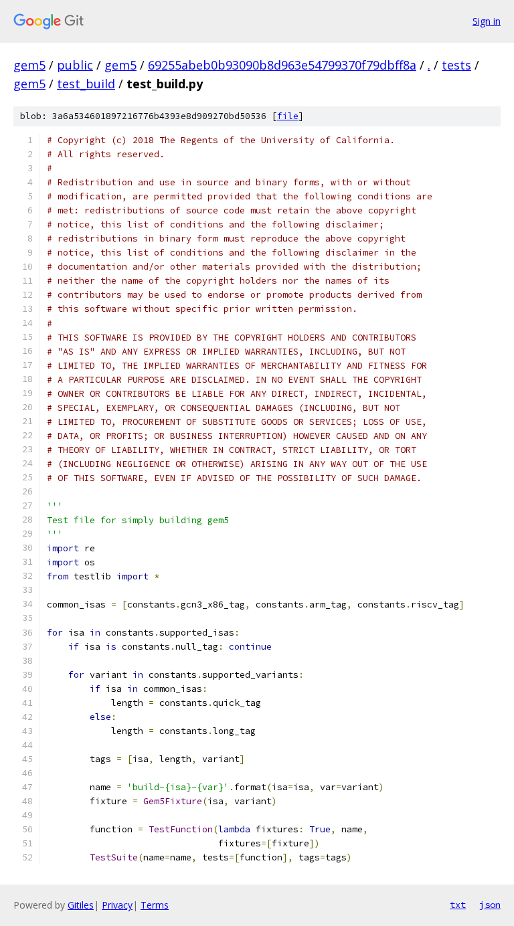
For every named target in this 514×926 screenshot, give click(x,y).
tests (456, 65)
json (490, 905)
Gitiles (81, 905)
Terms (155, 905)
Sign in (487, 21)
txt (458, 905)
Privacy (117, 905)
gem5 (29, 65)
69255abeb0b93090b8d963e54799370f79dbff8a (282, 65)
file (287, 116)
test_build (86, 84)
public (75, 65)
